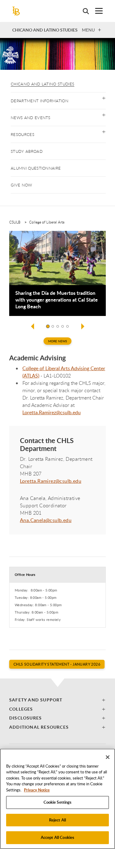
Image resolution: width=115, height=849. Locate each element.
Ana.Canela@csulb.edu (45, 520)
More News (57, 341)
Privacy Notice (37, 790)
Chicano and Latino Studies (42, 84)
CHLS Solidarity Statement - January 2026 (56, 664)
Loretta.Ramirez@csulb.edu (51, 412)
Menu (88, 30)
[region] (57, 799)
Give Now (21, 185)
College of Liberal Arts (46, 222)
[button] (104, 97)
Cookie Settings (58, 802)
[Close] (107, 757)
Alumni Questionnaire (36, 168)
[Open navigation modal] (96, 11)
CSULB (15, 222)
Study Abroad (27, 151)
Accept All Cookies (57, 837)
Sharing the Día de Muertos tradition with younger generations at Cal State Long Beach (56, 300)
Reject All (57, 820)
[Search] (83, 11)
